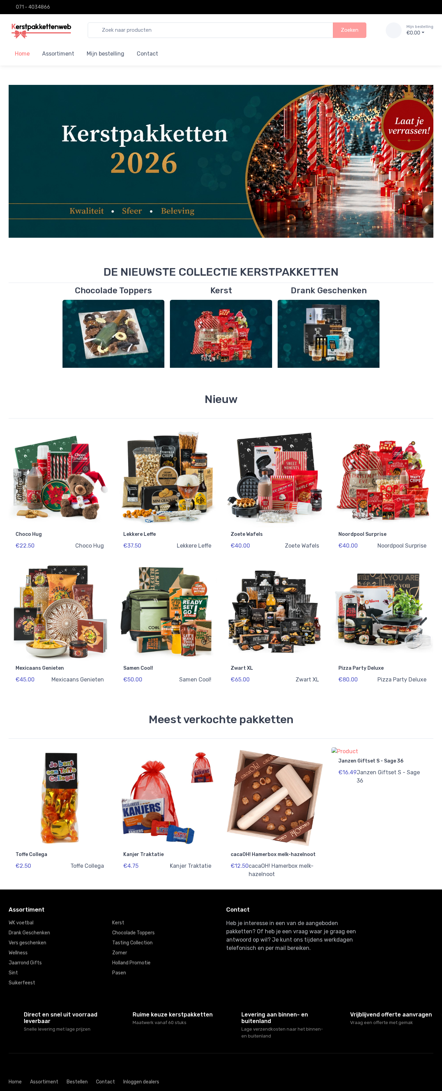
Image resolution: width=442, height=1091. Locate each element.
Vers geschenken (27, 943)
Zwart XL (242, 668)
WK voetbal (21, 923)
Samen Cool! (138, 668)
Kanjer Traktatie (143, 854)
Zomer (119, 953)
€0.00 (419, 30)
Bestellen (77, 1082)
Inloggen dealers (141, 1082)
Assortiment (58, 53)
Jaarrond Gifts (25, 963)
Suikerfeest (22, 983)
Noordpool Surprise (362, 534)
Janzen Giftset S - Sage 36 (370, 761)
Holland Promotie (131, 963)
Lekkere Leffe (139, 534)
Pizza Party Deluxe (361, 668)
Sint (13, 973)
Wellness (18, 953)
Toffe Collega (31, 854)
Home (15, 1082)
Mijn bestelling (105, 53)
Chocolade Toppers (133, 933)
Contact (147, 53)
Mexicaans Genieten (40, 668)
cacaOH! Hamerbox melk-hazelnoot (273, 854)
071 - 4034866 (33, 7)
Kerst (118, 923)
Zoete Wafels (247, 534)
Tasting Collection (132, 943)
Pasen (119, 973)
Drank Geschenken (29, 933)
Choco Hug (29, 534)
